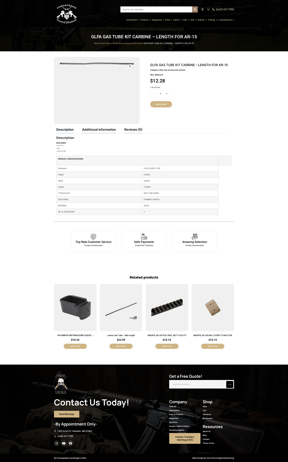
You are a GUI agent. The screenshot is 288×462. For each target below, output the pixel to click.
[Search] (195, 9)
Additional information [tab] (99, 129)
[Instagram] (56, 443)
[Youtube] (63, 443)
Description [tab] (65, 129)
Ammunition (131, 20)
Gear (185, 20)
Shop (205, 406)
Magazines (157, 20)
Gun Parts (106, 43)
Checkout (207, 414)
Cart (204, 410)
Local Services (225, 20)
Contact (206, 439)
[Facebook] (70, 443)
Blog (205, 435)
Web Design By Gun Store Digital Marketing (213, 458)
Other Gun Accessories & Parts (127, 43)
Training (211, 20)
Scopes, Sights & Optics (179, 426)
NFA (192, 20)
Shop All (172, 406)
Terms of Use (208, 443)
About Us (206, 431)
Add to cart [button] (75, 346)
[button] (130, 66)
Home (97, 43)
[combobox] (156, 9)
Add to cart (161, 104)
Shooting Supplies (176, 430)
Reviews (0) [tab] (133, 129)
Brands (201, 20)
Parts (167, 20)
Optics (176, 20)
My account (208, 418)
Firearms (144, 20)
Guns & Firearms (176, 414)
